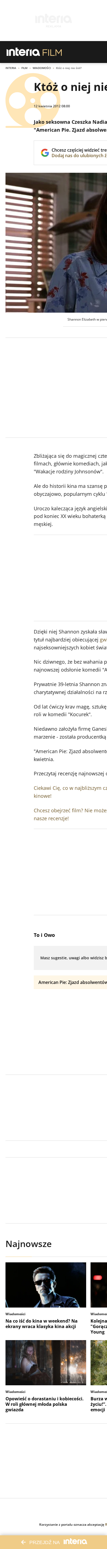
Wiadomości (42, 68)
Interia (10, 68)
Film (24, 68)
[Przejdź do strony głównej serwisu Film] (52, 52)
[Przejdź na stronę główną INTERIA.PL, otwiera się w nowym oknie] (23, 52)
